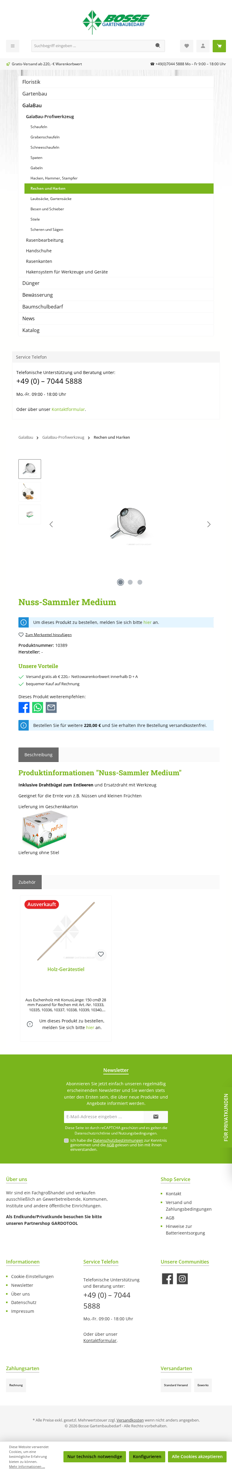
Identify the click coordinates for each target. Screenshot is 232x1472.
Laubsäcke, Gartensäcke (51, 198)
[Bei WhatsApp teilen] (37, 707)
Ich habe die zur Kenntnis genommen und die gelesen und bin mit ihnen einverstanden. (118, 1145)
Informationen (23, 1261)
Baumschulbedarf (42, 306)
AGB (110, 1145)
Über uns (20, 1294)
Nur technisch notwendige (94, 1456)
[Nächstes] (208, 524)
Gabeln (37, 167)
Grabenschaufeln (45, 137)
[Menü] (12, 46)
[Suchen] (158, 46)
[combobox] (91, 46)
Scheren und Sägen (47, 229)
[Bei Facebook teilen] (24, 707)
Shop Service (175, 1179)
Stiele (35, 219)
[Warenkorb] (219, 46)
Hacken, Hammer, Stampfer (54, 178)
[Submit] (156, 1117)
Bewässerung (37, 295)
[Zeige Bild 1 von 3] (120, 582)
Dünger (31, 283)
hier (147, 622)
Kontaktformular (68, 409)
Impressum (22, 1311)
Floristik (31, 82)
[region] (116, 524)
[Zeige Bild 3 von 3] (139, 582)
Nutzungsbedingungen (137, 1133)
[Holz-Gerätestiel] (65, 932)
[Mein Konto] (203, 46)
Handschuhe (39, 250)
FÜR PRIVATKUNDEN (226, 1117)
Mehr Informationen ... (27, 1466)
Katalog (31, 330)
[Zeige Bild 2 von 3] (130, 582)
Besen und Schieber (47, 208)
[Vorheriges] (51, 524)
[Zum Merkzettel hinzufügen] (101, 955)
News (28, 318)
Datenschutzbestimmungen (118, 1140)
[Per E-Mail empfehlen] (51, 707)
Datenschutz (24, 1302)
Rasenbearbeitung (44, 240)
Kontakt (173, 1193)
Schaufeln (39, 126)
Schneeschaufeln (45, 147)
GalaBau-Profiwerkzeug (50, 116)
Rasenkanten (39, 261)
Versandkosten (130, 1420)
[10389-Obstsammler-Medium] (130, 524)
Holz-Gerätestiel (65, 970)
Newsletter (22, 1285)
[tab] (38, 754)
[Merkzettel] (186, 46)
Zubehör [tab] (27, 882)
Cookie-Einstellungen (32, 1276)
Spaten (36, 157)
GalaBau (32, 105)
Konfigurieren (147, 1456)
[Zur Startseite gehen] (116, 21)
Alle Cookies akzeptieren (197, 1456)
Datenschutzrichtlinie (92, 1133)
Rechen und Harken (48, 188)
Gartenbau (34, 93)
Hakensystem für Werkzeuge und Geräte (67, 272)
